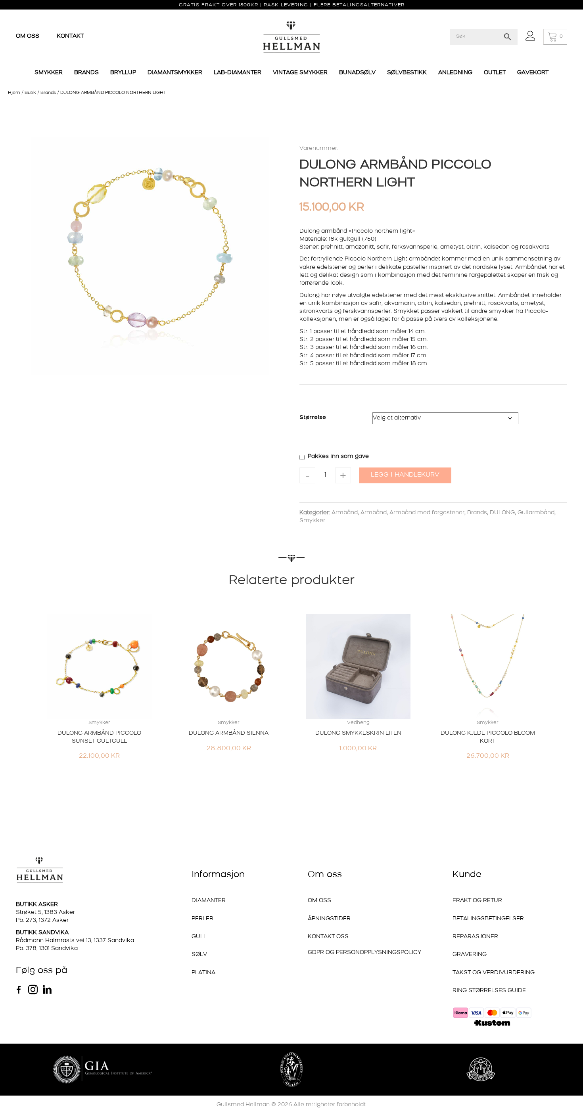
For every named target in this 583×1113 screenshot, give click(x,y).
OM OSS (28, 36)
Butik (30, 93)
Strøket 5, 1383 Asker (45, 913)
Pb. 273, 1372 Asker (42, 920)
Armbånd (345, 513)
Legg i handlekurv (405, 475)
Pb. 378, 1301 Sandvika (47, 949)
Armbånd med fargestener (426, 513)
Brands (48, 93)
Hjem (14, 93)
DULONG (502, 513)
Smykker (312, 521)
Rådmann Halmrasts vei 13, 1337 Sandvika (75, 941)
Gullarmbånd (536, 513)
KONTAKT (70, 36)
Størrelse (312, 418)
